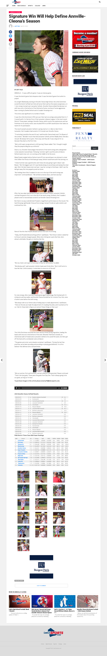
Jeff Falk (17, 26)
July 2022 (74, 238)
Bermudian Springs (23, 457)
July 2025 (74, 189)
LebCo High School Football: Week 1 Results (84, 154)
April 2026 (75, 177)
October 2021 (76, 251)
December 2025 (76, 182)
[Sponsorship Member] (85, 48)
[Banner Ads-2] (85, 72)
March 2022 (75, 244)
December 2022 (76, 232)
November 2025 (76, 184)
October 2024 (76, 201)
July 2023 (74, 222)
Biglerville (20, 456)
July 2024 (74, 206)
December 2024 (76, 199)
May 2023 (75, 225)
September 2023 (77, 219)
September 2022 (77, 236)
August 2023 (76, 221)
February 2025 (76, 196)
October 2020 (76, 255)
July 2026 (74, 173)
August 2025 (76, 188)
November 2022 (76, 233)
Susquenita (21, 444)
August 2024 (76, 204)
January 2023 (76, 230)
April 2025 (75, 193)
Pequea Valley (21, 454)
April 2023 (75, 226)
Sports (30, 6)
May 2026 (75, 175)
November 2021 (76, 249)
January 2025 (76, 197)
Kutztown (20, 442)
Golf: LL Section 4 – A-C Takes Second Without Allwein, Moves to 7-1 (64, 611)
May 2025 (75, 192)
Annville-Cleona (22, 448)
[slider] (65, 388)
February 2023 (76, 229)
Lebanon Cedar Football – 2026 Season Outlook (83, 160)
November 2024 (76, 200)
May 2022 (75, 241)
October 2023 (76, 218)
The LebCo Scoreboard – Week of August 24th (84, 165)
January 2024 (76, 214)
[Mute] (62, 388)
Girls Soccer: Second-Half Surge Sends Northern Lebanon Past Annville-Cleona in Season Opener (84, 156)
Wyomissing (21, 446)
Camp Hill (20, 461)
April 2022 (75, 243)
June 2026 (75, 174)
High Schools (21, 6)
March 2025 (75, 195)
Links (44, 6)
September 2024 (77, 203)
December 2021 (76, 248)
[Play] (16, 388)
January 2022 (76, 247)
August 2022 (76, 237)
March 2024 (75, 211)
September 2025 (77, 186)
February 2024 (76, 212)
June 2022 (75, 240)
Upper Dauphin (21, 450)
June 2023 (75, 223)
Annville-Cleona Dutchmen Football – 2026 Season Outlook (87, 610)
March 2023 (75, 227)
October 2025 (76, 185)
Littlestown (21, 440)
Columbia (20, 465)
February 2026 (76, 179)
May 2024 (75, 208)
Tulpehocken (21, 463)
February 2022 (76, 245)
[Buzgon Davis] (41, 578)
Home (14, 6)
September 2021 (77, 252)
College (37, 6)
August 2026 (76, 171)
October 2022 (76, 234)
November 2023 (76, 216)
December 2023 (76, 215)
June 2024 (75, 207)
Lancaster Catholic (22, 452)
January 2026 (76, 181)
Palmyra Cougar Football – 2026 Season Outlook (83, 163)
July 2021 (74, 254)
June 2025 (75, 190)
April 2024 (75, 210)
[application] (41, 388)
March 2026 (75, 178)
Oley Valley (20, 459)
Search (74, 146)
